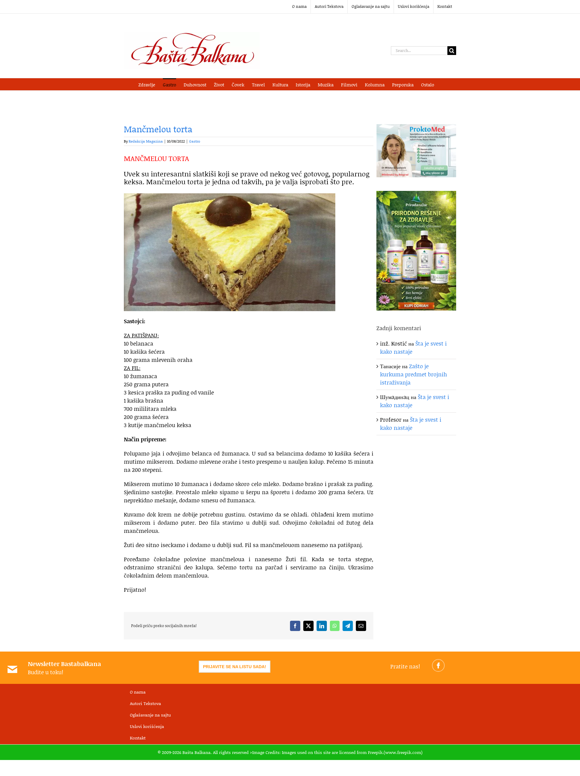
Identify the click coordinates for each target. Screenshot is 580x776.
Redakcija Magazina (146, 141)
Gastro (194, 141)
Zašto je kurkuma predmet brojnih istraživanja (413, 374)
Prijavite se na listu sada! (234, 666)
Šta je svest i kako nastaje (410, 424)
